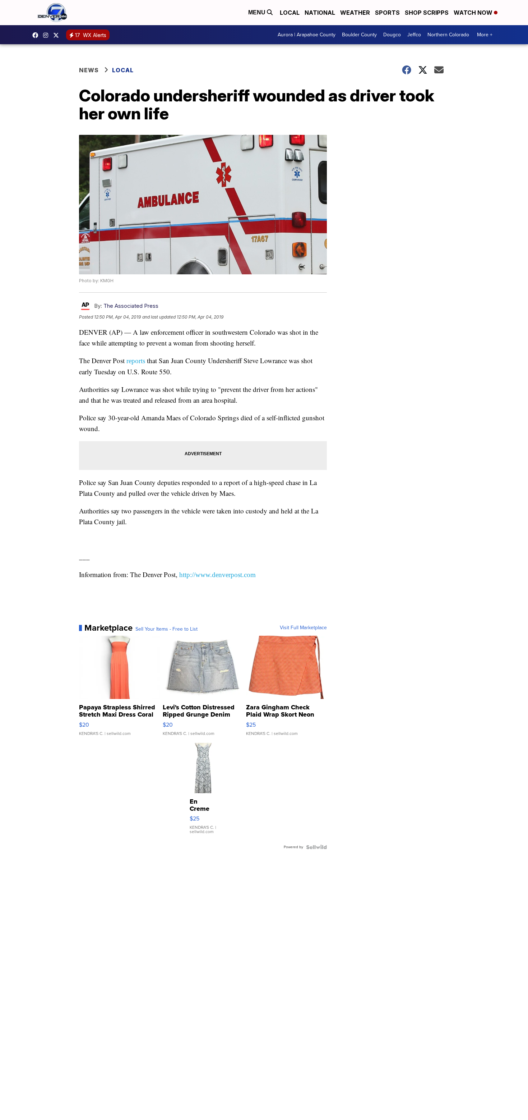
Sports (387, 12)
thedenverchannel (47, 35)
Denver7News (37, 35)
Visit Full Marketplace (303, 627)
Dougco (392, 34)
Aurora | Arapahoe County (306, 34)
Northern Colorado (448, 34)
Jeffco (414, 34)
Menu (257, 12)
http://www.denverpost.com (217, 575)
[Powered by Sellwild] (316, 847)
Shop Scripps (427, 12)
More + (484, 34)
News (89, 70)
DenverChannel (57, 35)
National (320, 12)
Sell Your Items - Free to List (166, 629)
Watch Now (474, 12)
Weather (355, 12)
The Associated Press (130, 305)
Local (290, 12)
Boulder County (359, 34)
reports (135, 361)
